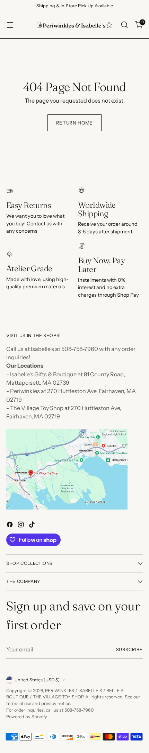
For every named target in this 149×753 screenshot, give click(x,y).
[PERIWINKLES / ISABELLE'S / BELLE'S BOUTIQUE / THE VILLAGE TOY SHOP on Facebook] (10, 525)
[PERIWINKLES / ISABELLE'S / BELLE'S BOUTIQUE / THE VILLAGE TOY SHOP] (74, 25)
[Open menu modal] (10, 25)
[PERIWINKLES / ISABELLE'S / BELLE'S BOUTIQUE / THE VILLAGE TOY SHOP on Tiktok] (32, 525)
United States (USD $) (37, 679)
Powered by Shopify (26, 716)
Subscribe (129, 649)
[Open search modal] (124, 25)
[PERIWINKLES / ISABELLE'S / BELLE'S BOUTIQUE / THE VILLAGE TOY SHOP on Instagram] (21, 525)
